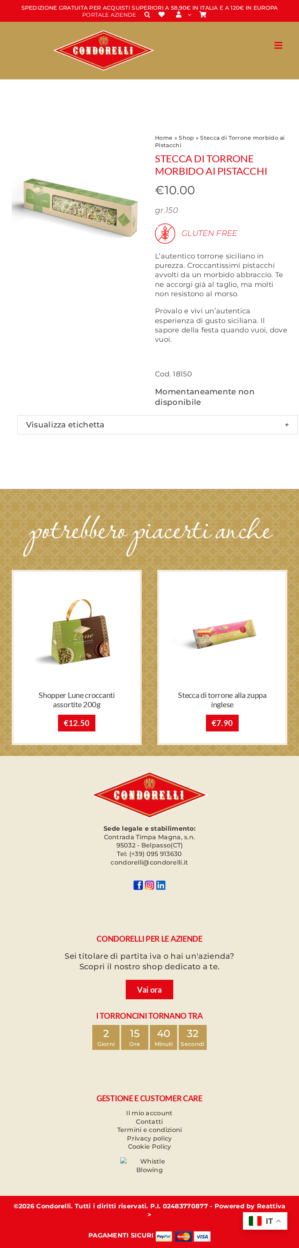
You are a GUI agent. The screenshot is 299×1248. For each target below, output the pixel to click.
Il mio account (149, 1113)
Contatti (149, 1121)
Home (163, 137)
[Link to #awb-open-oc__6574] (278, 45)
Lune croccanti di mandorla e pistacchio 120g (77, 699)
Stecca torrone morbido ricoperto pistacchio (222, 699)
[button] (147, 15)
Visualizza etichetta (65, 424)
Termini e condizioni (149, 1130)
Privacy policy (149, 1138)
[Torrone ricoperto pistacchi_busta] (222, 587)
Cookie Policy (149, 1146)
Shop (186, 137)
